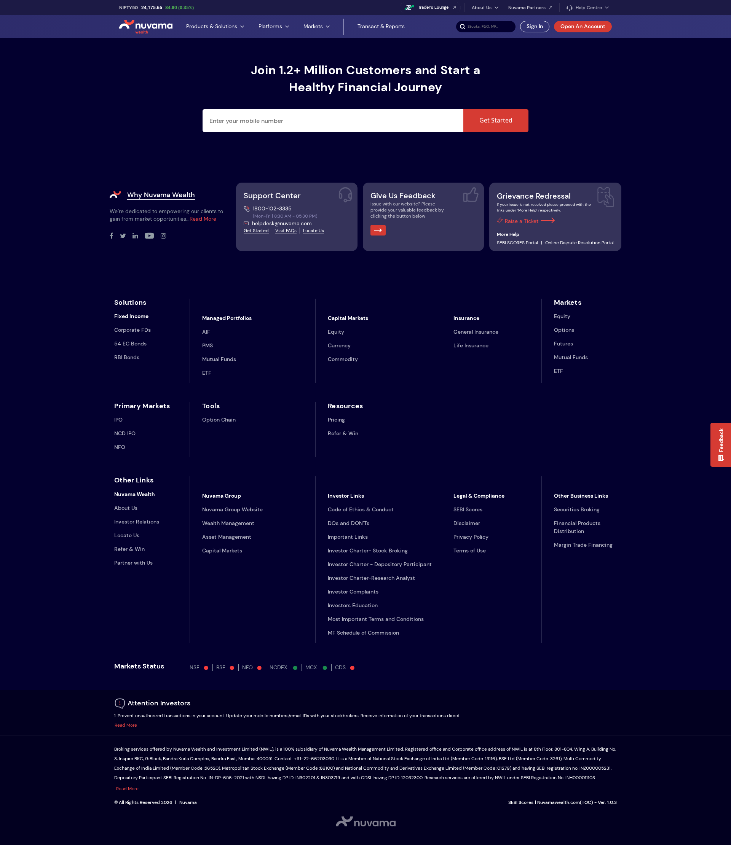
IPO (118, 419)
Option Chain (219, 419)
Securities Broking (577, 509)
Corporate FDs (132, 329)
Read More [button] (126, 725)
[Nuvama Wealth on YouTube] (153, 236)
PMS (207, 345)
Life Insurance (470, 345)
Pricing (336, 419)
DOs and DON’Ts (348, 523)
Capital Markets (222, 550)
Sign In (535, 26)
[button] (720, 445)
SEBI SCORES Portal (517, 243)
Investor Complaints (353, 591)
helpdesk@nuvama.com (282, 223)
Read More (203, 218)
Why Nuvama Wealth (161, 194)
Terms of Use (469, 550)
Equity (336, 331)
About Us (125, 507)
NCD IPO (125, 433)
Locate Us (313, 231)
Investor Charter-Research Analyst (371, 577)
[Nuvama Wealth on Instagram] (167, 236)
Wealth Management (228, 523)
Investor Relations (136, 521)
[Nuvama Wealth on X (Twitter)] (126, 236)
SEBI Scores (467, 509)
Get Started (495, 120)
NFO (119, 447)
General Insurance (475, 331)
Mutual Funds (219, 359)
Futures (563, 343)
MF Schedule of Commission (363, 632)
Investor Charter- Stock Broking (368, 550)
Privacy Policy (470, 536)
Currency (339, 345)
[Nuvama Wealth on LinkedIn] (138, 236)
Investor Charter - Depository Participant (380, 564)
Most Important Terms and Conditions (376, 619)
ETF (206, 372)
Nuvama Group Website (232, 509)
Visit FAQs (286, 231)
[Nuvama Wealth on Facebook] (115, 236)
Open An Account (582, 26)
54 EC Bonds (130, 343)
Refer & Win (343, 433)
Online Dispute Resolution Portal (579, 243)
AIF (206, 331)
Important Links (348, 536)
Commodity (343, 359)
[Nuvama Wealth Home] (145, 26)
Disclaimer (466, 523)
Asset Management (226, 536)
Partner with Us (133, 562)
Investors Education (353, 605)
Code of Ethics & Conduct (361, 509)
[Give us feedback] (378, 230)
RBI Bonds (126, 357)
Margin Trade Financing (583, 544)
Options (564, 329)
